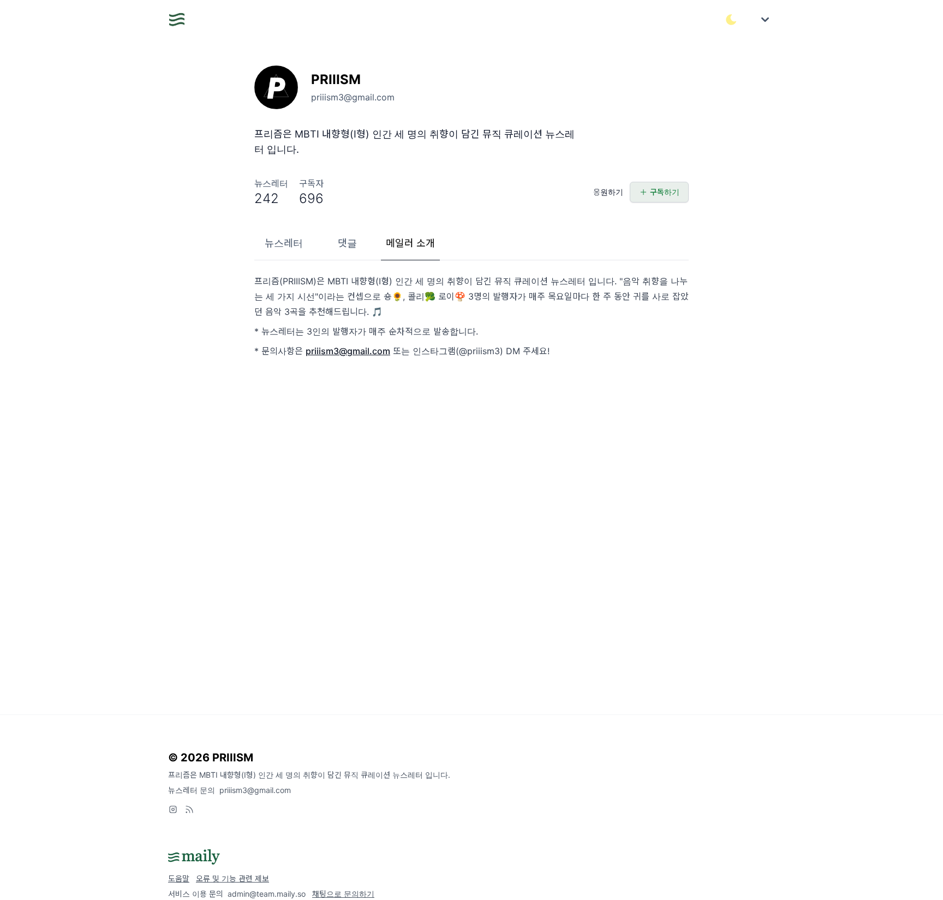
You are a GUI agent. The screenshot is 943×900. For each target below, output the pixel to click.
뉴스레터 (284, 243)
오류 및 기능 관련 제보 (232, 878)
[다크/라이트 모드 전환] (731, 19)
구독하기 (664, 191)
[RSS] (189, 809)
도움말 (178, 878)
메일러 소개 (410, 243)
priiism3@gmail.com (348, 350)
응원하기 (608, 191)
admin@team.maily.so (267, 893)
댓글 (347, 243)
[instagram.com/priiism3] (173, 809)
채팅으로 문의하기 (343, 893)
